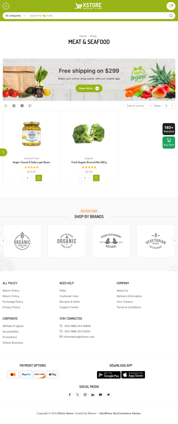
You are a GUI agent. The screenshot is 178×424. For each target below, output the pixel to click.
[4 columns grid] (14, 106)
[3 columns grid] (6, 106)
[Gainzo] (66, 240)
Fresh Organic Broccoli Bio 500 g (89, 162)
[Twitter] (77, 394)
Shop (93, 36)
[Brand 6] (22, 240)
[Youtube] (100, 394)
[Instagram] (85, 394)
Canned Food (31, 158)
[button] (6, 6)
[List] (30, 106)
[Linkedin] (93, 394)
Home (83, 36)
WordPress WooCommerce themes (120, 413)
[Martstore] (111, 240)
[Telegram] (108, 394)
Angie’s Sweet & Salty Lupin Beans (31, 162)
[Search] (171, 15)
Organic (89, 158)
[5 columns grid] (22, 106)
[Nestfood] (155, 240)
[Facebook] (70, 394)
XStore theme (65, 413)
